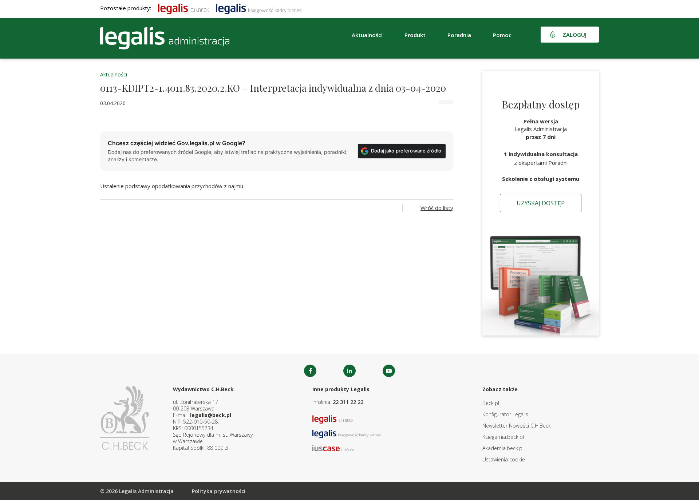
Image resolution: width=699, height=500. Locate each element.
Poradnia (459, 35)
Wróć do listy (436, 207)
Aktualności (113, 74)
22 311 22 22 (348, 401)
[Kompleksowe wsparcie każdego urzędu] (164, 38)
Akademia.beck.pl (503, 448)
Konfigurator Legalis (505, 414)
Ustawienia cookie (503, 459)
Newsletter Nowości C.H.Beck (516, 425)
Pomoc (502, 35)
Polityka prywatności (218, 491)
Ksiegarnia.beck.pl (503, 436)
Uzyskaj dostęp (541, 203)
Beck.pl (490, 403)
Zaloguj (574, 34)
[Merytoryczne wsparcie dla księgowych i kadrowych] (258, 8)
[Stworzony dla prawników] (183, 8)
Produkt (415, 35)
